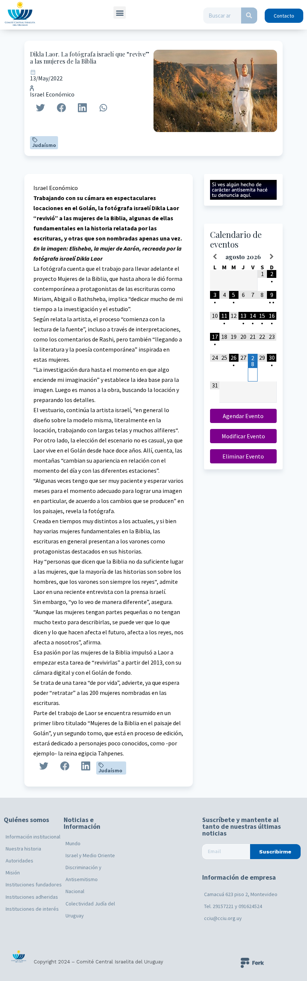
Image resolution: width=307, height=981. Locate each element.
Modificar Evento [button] (243, 436)
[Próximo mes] (271, 257)
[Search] (249, 15)
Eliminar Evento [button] (243, 456)
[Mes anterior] (214, 257)
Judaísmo (44, 145)
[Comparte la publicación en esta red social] (40, 107)
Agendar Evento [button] (243, 416)
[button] (119, 12)
